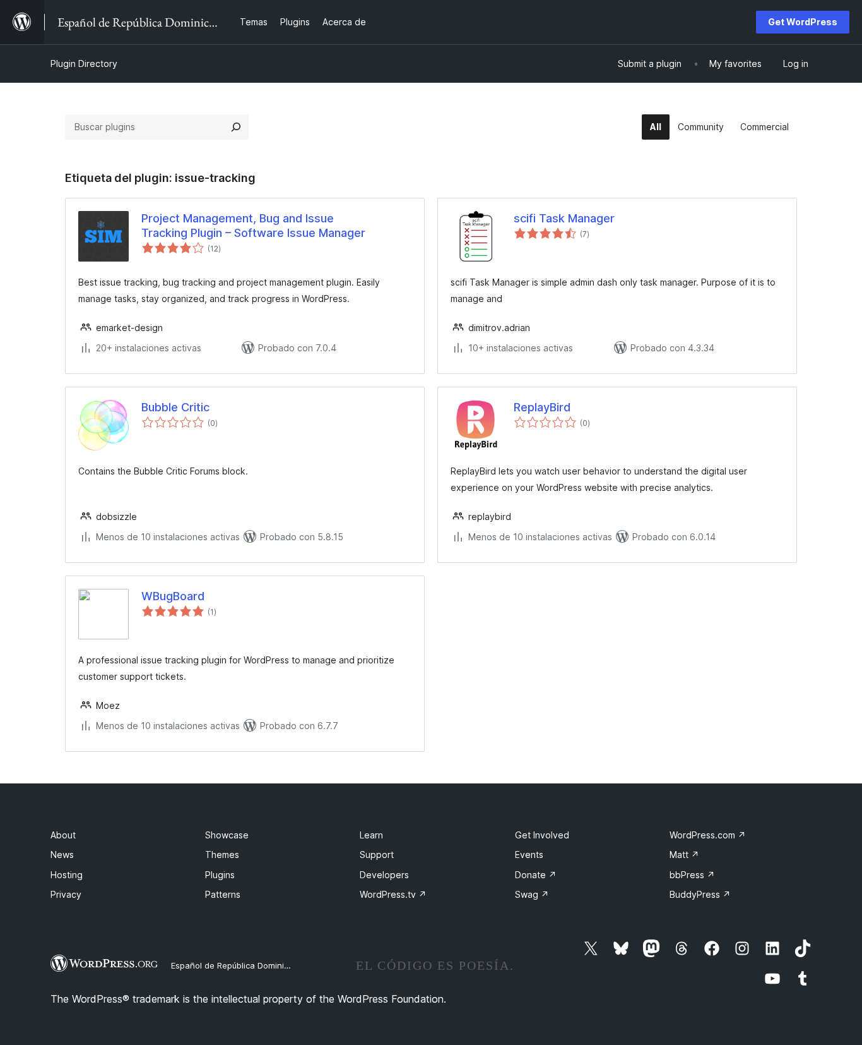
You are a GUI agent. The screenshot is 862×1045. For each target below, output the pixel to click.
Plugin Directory (83, 63)
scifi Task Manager (564, 218)
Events (529, 854)
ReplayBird (542, 407)
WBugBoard (172, 596)
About (63, 835)
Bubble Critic (175, 407)
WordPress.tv (393, 894)
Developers (384, 874)
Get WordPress (802, 21)
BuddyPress (700, 894)
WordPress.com (708, 835)
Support (377, 854)
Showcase (227, 835)
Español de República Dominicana (237, 965)
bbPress (692, 874)
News (62, 854)
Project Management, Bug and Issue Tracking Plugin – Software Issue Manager (253, 225)
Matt (684, 854)
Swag (532, 894)
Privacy (65, 894)
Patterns (222, 894)
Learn (371, 835)
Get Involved (542, 835)
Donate (536, 874)
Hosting (66, 874)
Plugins (220, 874)
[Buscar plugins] (236, 127)
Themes (222, 854)
